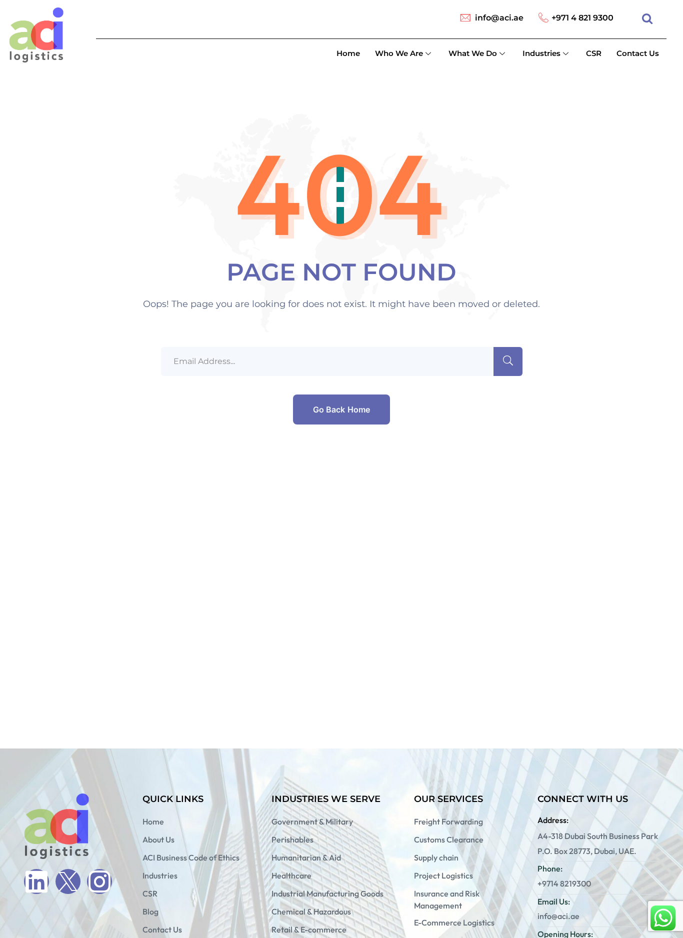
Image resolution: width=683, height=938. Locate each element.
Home (348, 53)
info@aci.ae (499, 17)
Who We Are (399, 53)
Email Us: (554, 901)
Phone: (550, 869)
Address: (553, 820)
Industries (541, 53)
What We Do (472, 53)
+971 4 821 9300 (583, 17)
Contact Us (637, 53)
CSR (594, 53)
